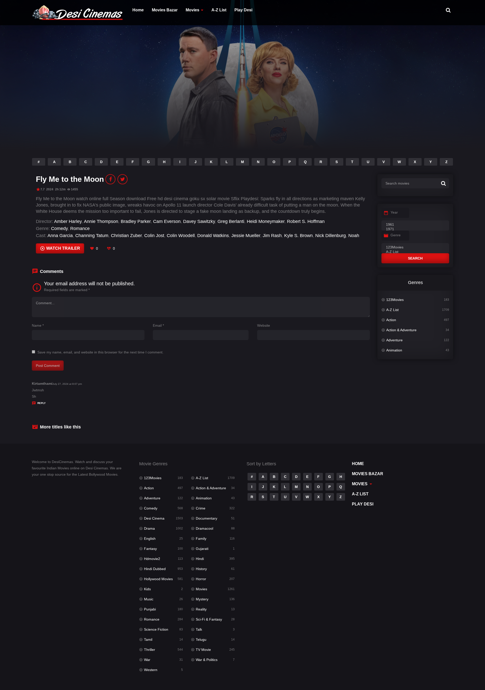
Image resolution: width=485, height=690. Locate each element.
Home (138, 10)
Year (394, 212)
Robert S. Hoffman (306, 221)
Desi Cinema (154, 518)
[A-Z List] (415, 252)
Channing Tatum (91, 235)
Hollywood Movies (158, 579)
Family (201, 538)
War (147, 660)
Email (158, 325)
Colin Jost (154, 235)
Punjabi (150, 609)
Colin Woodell (181, 235)
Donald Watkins (213, 235)
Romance (80, 228)
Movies (192, 10)
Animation (394, 350)
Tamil (148, 639)
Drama (149, 528)
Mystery (202, 599)
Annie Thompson (101, 221)
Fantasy (150, 549)
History (201, 569)
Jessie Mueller (245, 235)
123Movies (395, 300)
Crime (200, 508)
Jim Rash (272, 235)
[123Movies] (415, 247)
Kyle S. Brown (298, 235)
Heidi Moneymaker (265, 221)
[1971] (415, 229)
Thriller (149, 650)
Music (148, 599)
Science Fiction (156, 629)
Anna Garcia (60, 235)
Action (391, 320)
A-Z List (218, 10)
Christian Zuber (126, 235)
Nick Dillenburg (330, 235)
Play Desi (243, 10)
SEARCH (415, 258)
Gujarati (202, 549)
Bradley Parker (136, 221)
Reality (201, 609)
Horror (201, 579)
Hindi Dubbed (155, 569)
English (150, 538)
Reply (41, 403)
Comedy (59, 228)
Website (263, 325)
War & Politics (206, 660)
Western (150, 670)
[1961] (415, 224)
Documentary (206, 518)
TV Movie (203, 650)
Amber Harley (68, 221)
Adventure (394, 340)
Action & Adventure (401, 330)
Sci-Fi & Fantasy (209, 619)
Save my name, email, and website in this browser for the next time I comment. (100, 352)
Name (38, 325)
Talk (199, 629)
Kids (147, 589)
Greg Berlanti (230, 221)
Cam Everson (167, 221)
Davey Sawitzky (199, 221)
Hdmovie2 (152, 559)
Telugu (201, 639)
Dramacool (204, 528)
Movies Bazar (165, 10)
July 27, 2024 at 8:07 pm (67, 383)
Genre (396, 235)
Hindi (200, 559)
